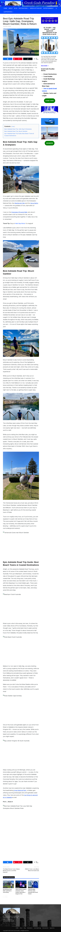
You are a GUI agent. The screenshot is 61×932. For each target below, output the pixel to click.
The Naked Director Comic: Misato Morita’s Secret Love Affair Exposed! (11, 870)
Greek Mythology (36, 8)
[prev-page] (4, 897)
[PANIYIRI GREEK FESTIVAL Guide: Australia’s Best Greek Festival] (33, 884)
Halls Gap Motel (20, 223)
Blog (15, 8)
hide (13, 126)
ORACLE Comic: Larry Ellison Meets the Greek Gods (32, 869)
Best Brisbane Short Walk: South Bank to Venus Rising (7, 891)
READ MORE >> (45, 65)
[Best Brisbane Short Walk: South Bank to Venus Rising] (8, 884)
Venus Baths (34, 203)
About (11, 8)
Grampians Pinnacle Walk (19, 212)
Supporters (8, 12)
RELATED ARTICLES (9, 877)
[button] (56, 8)
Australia (13, 15)
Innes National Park (20, 790)
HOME (5, 8)
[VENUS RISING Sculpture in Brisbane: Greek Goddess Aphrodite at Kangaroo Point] (20, 884)
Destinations (23, 8)
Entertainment (48, 8)
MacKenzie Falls (20, 203)
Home (4, 15)
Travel (8, 15)
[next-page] (6, 897)
